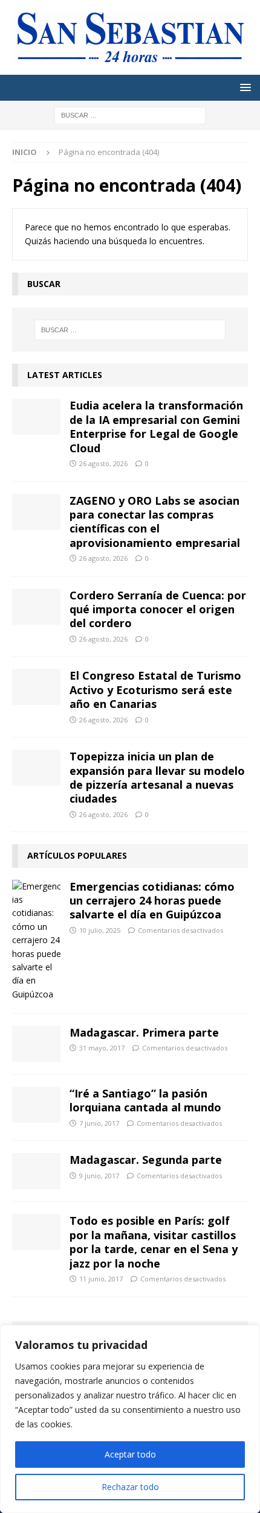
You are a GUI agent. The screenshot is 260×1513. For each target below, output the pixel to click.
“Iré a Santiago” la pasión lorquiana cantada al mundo (145, 1100)
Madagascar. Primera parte (144, 1032)
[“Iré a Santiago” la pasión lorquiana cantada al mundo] (36, 1105)
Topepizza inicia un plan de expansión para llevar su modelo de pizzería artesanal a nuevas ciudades (157, 777)
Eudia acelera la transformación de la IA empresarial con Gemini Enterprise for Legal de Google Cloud (156, 426)
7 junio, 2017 (99, 1123)
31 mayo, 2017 (102, 1047)
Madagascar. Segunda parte (146, 1159)
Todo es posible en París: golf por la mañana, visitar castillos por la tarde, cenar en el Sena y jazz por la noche (154, 1241)
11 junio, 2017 (101, 1278)
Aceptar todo (130, 1454)
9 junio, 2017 (99, 1175)
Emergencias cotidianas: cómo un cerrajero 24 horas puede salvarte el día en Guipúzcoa (152, 900)
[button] (243, 87)
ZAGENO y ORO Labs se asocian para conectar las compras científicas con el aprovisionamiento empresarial (155, 521)
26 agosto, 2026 (103, 463)
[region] (130, 1419)
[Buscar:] (130, 114)
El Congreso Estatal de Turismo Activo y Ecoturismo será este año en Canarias (155, 689)
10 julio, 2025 (99, 930)
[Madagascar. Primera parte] (36, 1044)
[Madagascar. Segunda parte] (36, 1171)
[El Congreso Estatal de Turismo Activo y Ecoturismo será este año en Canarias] (36, 687)
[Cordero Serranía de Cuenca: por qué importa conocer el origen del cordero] (36, 607)
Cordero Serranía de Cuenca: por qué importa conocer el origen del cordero (158, 609)
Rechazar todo (130, 1486)
